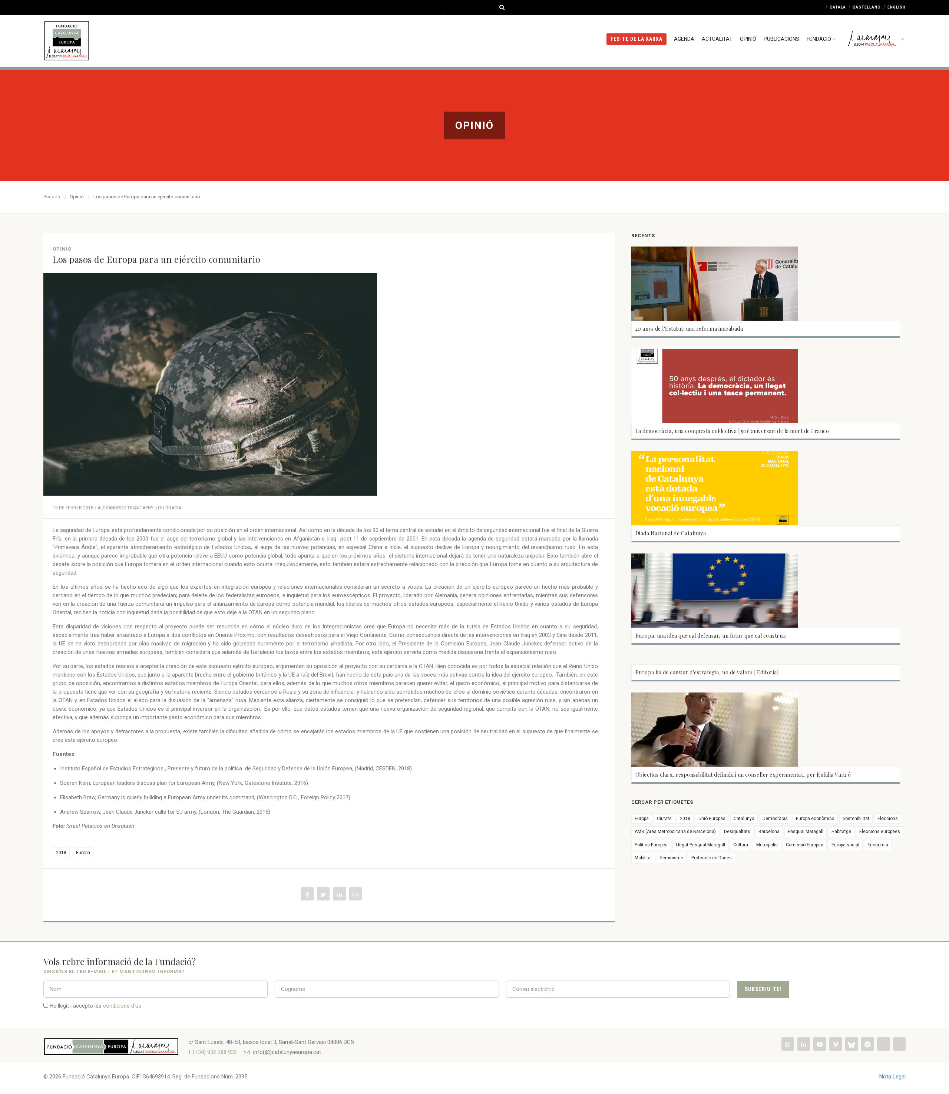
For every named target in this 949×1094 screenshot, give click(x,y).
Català (838, 7)
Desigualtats (737, 831)
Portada (51, 196)
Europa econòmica (815, 818)
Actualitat (717, 39)
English (896, 7)
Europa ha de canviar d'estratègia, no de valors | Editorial (707, 672)
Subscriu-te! (763, 989)
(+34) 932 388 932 (215, 1052)
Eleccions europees (879, 831)
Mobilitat (643, 857)
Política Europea (651, 844)
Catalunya (744, 818)
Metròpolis (767, 844)
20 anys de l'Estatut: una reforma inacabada (689, 328)
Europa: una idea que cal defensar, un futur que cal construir (711, 635)
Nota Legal (892, 1076)
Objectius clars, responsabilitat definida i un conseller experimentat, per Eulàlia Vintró (743, 774)
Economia (877, 844)
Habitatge (841, 831)
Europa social (845, 844)
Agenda (684, 39)
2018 (61, 852)
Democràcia (775, 818)
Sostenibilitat (856, 818)
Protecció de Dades (711, 857)
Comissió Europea (804, 844)
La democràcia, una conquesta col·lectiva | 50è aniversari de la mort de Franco (732, 430)
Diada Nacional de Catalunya (670, 533)
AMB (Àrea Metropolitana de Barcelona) (675, 831)
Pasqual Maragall (805, 831)
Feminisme (671, 857)
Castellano (867, 7)
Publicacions (781, 39)
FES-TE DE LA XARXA (636, 39)
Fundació (819, 39)
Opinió (748, 39)
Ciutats (664, 818)
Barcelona (769, 831)
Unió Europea (711, 818)
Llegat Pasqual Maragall (700, 844)
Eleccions (887, 818)
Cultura (740, 844)
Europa (83, 852)
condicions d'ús (122, 1005)
